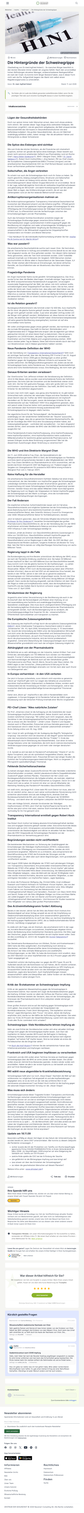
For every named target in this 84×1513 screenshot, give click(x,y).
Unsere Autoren (10, 1487)
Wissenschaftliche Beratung (15, 1494)
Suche (46, 1483)
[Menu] (7, 3)
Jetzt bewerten (42, 1295)
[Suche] (76, 3)
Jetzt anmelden (12, 1431)
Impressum (48, 1469)
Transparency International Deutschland (44, 353)
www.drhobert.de (33, 1169)
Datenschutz (22, 1438)
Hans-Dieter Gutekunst (23, 157)
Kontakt (7, 1498)
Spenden (14, 1200)
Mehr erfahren (36, 1239)
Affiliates (7, 1469)
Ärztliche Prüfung (11, 1491)
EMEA (10, 626)
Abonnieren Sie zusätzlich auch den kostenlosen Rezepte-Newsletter (34, 1426)
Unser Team (9, 1483)
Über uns (7, 1480)
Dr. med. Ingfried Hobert (22, 84)
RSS (5, 1476)
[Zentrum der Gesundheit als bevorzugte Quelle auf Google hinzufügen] (15, 1255)
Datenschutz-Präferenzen (53, 1475)
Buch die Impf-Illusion (21, 1046)
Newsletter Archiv (11, 1472)
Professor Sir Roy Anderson (20, 521)
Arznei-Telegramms (57, 937)
